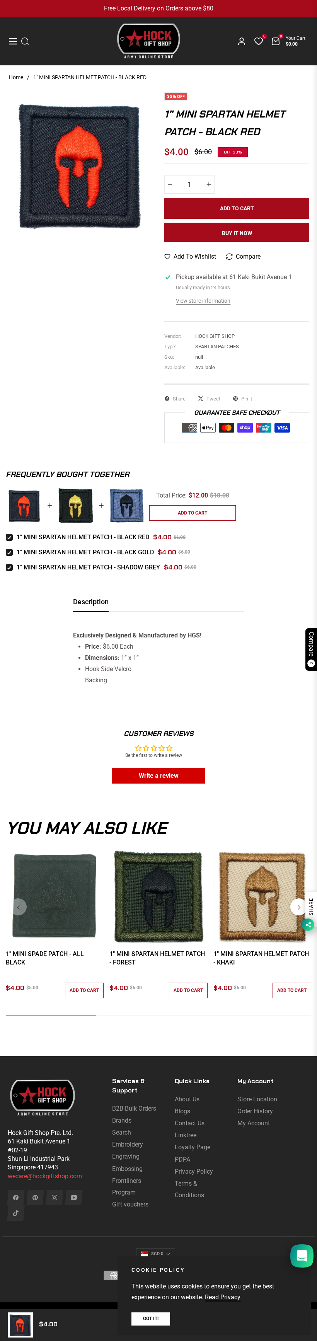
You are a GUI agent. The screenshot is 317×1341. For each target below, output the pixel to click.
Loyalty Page (192, 1147)
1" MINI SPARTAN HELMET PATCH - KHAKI (261, 958)
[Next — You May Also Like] (298, 906)
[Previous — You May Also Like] (18, 906)
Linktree (185, 1135)
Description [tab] (91, 602)
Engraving (126, 1156)
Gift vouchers (130, 1204)
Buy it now (237, 233)
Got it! (150, 1318)
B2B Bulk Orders (134, 1108)
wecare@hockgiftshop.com (45, 1176)
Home (16, 77)
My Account (253, 1123)
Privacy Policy (194, 1171)
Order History (255, 1111)
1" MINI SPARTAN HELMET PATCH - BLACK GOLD (85, 552)
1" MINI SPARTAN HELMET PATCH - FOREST (157, 958)
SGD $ (157, 1253)
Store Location (257, 1099)
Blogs (182, 1111)
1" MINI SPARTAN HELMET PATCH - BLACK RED (83, 537)
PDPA (182, 1159)
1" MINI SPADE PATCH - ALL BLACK (45, 958)
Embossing (127, 1168)
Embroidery (127, 1144)
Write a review (159, 775)
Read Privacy (222, 1297)
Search (121, 1132)
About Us (187, 1099)
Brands (121, 1120)
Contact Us (190, 1123)
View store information (203, 301)
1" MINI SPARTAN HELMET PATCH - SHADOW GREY (88, 567)
